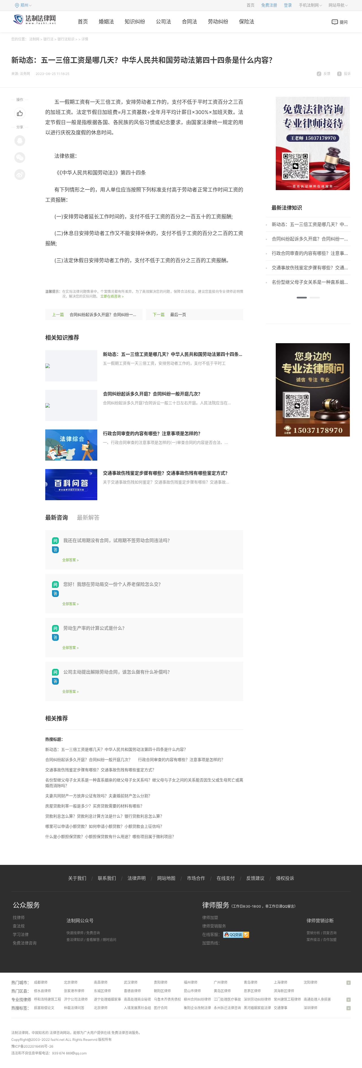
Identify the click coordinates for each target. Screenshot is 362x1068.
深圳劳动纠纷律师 (257, 999)
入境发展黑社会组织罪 (141, 1008)
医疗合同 (160, 1008)
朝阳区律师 (162, 991)
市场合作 (196, 878)
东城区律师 (102, 991)
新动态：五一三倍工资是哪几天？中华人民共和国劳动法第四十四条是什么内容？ (184, 354)
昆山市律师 (192, 991)
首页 (251, 5)
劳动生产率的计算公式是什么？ (95, 628)
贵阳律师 (160, 982)
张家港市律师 (74, 991)
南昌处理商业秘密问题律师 (144, 999)
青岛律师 (250, 982)
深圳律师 (310, 1008)
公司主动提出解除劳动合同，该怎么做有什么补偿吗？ (117, 672)
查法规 (19, 925)
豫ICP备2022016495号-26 (32, 1046)
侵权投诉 (285, 878)
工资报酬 (115, 277)
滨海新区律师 (284, 991)
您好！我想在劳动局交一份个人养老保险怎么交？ (113, 584)
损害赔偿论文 (44, 1008)
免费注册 (269, 5)
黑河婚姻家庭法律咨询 (261, 1008)
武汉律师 (130, 982)
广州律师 (220, 982)
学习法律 (21, 934)
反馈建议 (255, 878)
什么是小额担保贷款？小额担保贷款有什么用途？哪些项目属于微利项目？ (110, 836)
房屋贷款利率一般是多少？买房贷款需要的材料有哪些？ (94, 805)
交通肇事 (280, 1008)
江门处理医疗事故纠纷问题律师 (237, 999)
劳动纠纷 (218, 22)
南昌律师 (100, 982)
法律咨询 (56, 1033)
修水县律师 (42, 991)
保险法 (246, 22)
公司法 (163, 22)
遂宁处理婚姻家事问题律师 (114, 999)
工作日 (135, 277)
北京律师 (70, 982)
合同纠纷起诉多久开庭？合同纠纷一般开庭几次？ (113, 314)
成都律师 (41, 982)
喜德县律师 (132, 991)
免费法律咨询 (24, 942)
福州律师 (190, 982)
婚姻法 (106, 22)
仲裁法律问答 (74, 1008)
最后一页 (178, 314)
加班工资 (72, 277)
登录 (288, 5)
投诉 (347, 74)
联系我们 (107, 878)
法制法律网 (19, 1033)
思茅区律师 (252, 991)
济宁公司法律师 (76, 999)
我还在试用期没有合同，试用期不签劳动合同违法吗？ (117, 540)
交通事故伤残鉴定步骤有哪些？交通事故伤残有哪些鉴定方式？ (166, 473)
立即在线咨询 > (112, 296)
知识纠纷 (135, 22)
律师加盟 (210, 917)
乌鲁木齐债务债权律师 (171, 999)
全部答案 (69, 560)
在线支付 (226, 878)
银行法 (48, 39)
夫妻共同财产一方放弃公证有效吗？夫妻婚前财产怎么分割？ (98, 795)
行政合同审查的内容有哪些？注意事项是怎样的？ (152, 433)
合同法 (189, 22)
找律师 (19, 917)
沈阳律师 (310, 982)
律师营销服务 (214, 925)
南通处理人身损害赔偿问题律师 (327, 999)
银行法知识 (65, 39)
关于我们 (77, 878)
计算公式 (94, 277)
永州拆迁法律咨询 (227, 1008)
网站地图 (166, 878)
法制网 (34, 39)
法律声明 (137, 878)
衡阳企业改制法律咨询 (201, 1008)
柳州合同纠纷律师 (197, 999)
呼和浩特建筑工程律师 (51, 999)
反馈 (327, 74)
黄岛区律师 (222, 991)
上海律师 (280, 982)
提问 (344, 22)
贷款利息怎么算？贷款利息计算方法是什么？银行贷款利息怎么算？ (104, 816)
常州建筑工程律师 (287, 999)
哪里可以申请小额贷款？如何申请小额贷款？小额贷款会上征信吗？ (104, 826)
